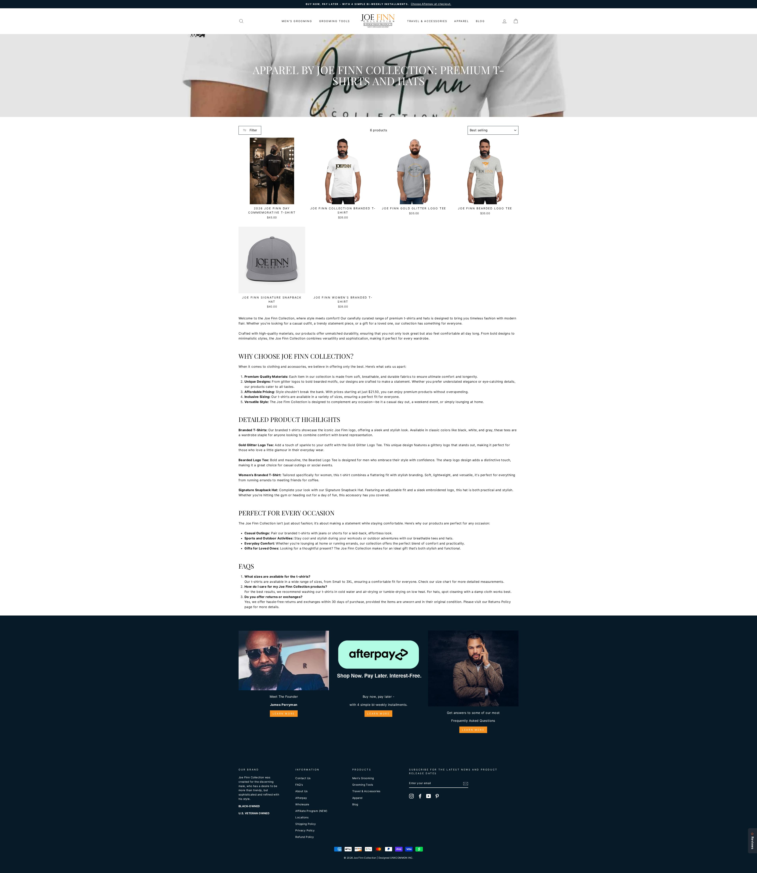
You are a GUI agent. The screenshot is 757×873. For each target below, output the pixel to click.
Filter (253, 130)
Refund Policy (304, 836)
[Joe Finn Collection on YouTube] (428, 796)
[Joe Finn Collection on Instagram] (411, 796)
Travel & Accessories (427, 21)
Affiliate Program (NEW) (311, 810)
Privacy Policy (305, 830)
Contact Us (302, 778)
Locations (302, 817)
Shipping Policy (305, 823)
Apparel (461, 21)
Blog (480, 21)
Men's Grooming (297, 21)
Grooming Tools (334, 21)
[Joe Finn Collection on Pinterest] (437, 796)
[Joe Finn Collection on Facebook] (420, 796)
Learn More (284, 713)
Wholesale (302, 804)
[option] (378, 4)
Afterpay (301, 797)
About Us (301, 791)
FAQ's (299, 784)
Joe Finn (270, 318)
